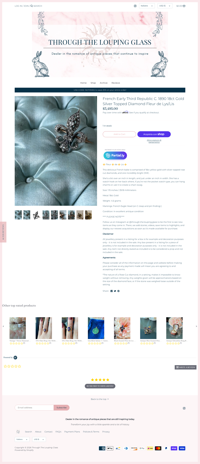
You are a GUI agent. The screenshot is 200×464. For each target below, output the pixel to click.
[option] (18, 215)
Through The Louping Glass (45, 447)
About (38, 431)
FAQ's (58, 431)
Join (26, 6)
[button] (3, 326)
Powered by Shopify (24, 450)
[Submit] (31, 6)
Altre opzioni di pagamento (154, 141)
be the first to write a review (100, 386)
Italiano (144, 6)
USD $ (162, 6)
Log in (18, 6)
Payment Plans (72, 431)
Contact (48, 431)
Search (28, 431)
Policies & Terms (91, 431)
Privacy (106, 431)
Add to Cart (119, 134)
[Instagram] (135, 5)
